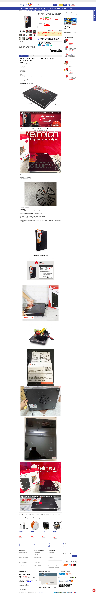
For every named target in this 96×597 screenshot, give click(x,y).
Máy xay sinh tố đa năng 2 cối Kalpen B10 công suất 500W (23, 534)
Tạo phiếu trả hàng (51, 559)
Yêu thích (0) (63, 1)
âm (50, 514)
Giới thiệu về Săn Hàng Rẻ (23, 552)
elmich (26, 514)
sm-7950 (41, 514)
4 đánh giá (42, 17)
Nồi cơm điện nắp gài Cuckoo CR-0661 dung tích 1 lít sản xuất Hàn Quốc (34, 534)
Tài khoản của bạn (51, 552)
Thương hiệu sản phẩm (37, 560)
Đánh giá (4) (32, 55)
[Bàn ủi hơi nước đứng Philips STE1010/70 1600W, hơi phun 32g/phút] (66, 77)
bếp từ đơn (37, 514)
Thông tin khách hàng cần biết (23, 557)
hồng (53, 514)
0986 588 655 (73, 5)
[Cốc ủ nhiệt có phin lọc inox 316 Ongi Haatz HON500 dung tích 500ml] (66, 48)
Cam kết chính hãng (37, 552)
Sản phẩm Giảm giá (37, 559)
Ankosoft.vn (41, 592)
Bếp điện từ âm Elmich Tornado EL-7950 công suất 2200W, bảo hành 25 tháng (36, 10)
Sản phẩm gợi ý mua (38, 518)
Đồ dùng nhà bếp (38, 543)
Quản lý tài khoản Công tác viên (53, 567)
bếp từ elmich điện (46, 514)
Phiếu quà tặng (50, 554)
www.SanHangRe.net (23, 589)
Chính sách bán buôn (37, 555)
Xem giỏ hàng (50, 555)
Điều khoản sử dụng (22, 554)
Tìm (55, 4)
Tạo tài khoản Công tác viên (52, 565)
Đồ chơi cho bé (23, 543)
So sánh (57, 1)
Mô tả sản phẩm (24, 55)
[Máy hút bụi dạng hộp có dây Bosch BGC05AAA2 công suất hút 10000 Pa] (66, 55)
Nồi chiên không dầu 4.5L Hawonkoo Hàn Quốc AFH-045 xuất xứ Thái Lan (46, 534)
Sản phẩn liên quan (24, 518)
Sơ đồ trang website (37, 562)
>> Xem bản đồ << (57, 40)
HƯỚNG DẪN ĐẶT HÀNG (42, 55)
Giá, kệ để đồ (53, 543)
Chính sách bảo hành (22, 559)
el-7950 (33, 514)
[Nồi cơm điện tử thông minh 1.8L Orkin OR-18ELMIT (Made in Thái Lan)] (66, 62)
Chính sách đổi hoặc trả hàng (23, 565)
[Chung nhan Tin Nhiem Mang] (63, 577)
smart (59, 514)
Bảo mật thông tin (21, 555)
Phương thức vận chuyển (23, 562)
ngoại (56, 514)
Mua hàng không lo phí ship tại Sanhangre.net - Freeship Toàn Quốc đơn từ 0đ (70, 27)
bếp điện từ (22, 514)
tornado (30, 514)
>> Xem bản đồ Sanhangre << (24, 585)
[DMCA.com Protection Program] (72, 577)
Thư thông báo (50, 557)
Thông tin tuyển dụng (37, 554)
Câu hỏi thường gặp (22, 560)
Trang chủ (21, 10)
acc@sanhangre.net (23, 586)
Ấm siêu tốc (67, 543)
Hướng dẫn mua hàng (37, 557)
